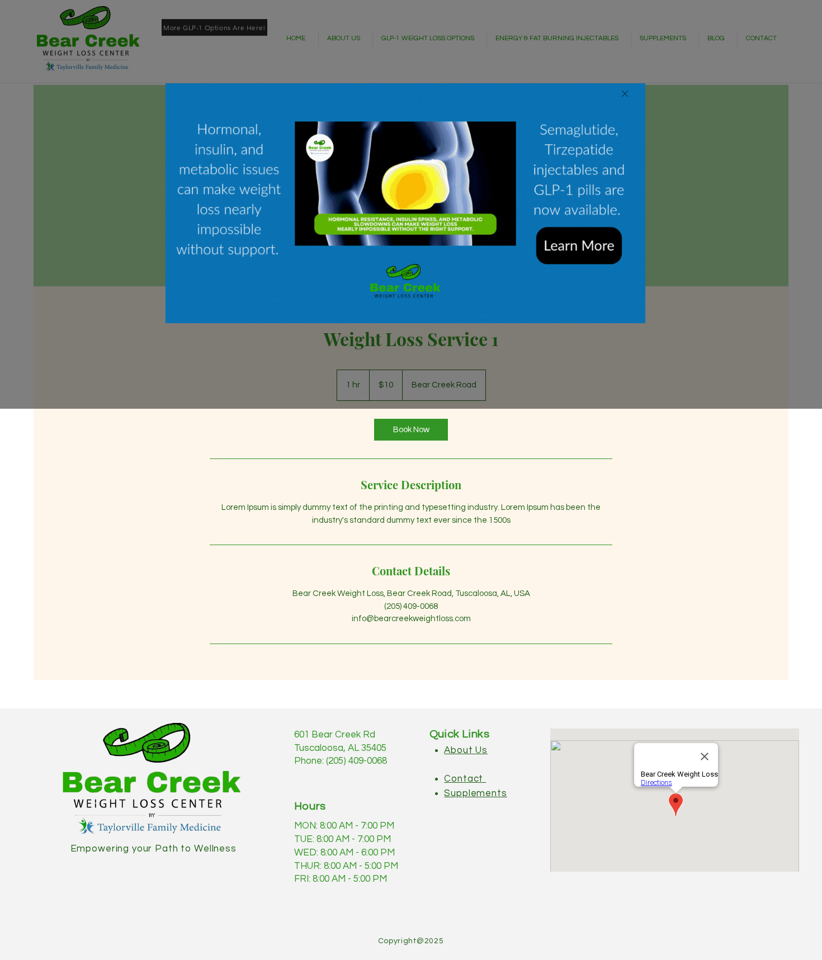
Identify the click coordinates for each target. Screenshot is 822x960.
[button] (625, 93)
